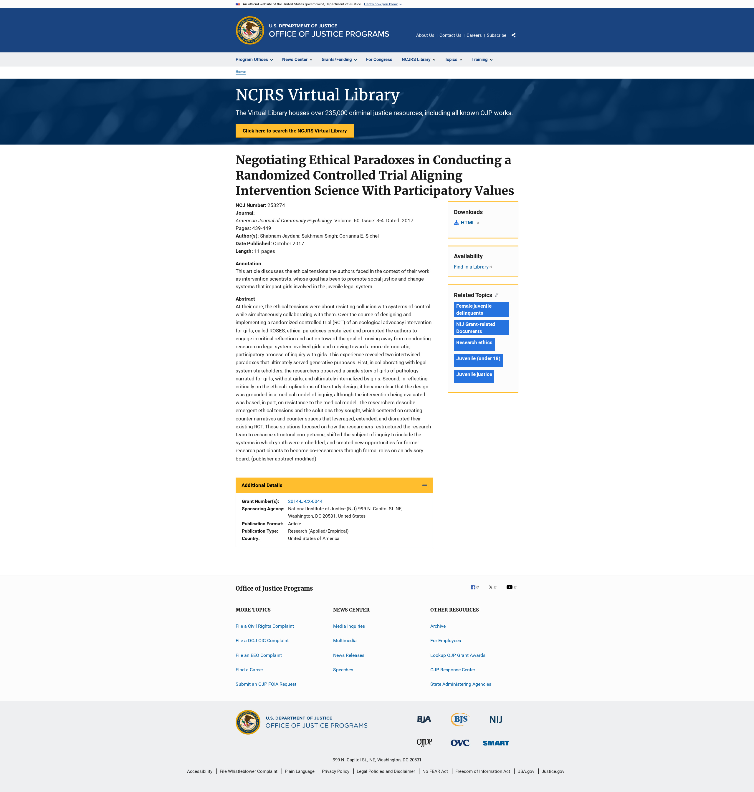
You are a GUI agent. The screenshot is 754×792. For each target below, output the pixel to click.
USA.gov (525, 771)
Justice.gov (553, 771)
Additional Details (262, 485)
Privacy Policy (335, 771)
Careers (474, 35)
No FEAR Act (435, 771)
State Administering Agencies (460, 684)
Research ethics (474, 342)
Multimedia (345, 640)
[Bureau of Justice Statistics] (460, 727)
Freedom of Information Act (482, 771)
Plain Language (300, 771)
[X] (494, 591)
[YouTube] (512, 591)
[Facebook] (477, 591)
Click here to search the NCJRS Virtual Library (295, 131)
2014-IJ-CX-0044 (305, 501)
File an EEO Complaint (259, 655)
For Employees (445, 640)
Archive (438, 626)
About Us (425, 35)
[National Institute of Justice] (496, 724)
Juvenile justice (474, 374)
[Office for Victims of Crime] (460, 747)
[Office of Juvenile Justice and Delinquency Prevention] (424, 748)
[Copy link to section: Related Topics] (495, 294)
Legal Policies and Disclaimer (386, 771)
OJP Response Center (452, 669)
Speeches (343, 669)
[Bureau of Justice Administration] (424, 724)
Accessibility (199, 771)
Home (241, 71)
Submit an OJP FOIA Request (266, 684)
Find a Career (249, 669)
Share (518, 39)
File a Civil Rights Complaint (265, 626)
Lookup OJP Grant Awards (457, 655)
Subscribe (496, 35)
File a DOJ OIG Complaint (262, 640)
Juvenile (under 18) (478, 358)
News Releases (348, 655)
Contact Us (450, 35)
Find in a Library (471, 267)
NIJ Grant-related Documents (475, 327)
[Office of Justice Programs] (250, 30)
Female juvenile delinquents (474, 309)
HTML (468, 223)
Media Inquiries (349, 626)
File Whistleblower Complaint (248, 771)
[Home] (329, 30)
